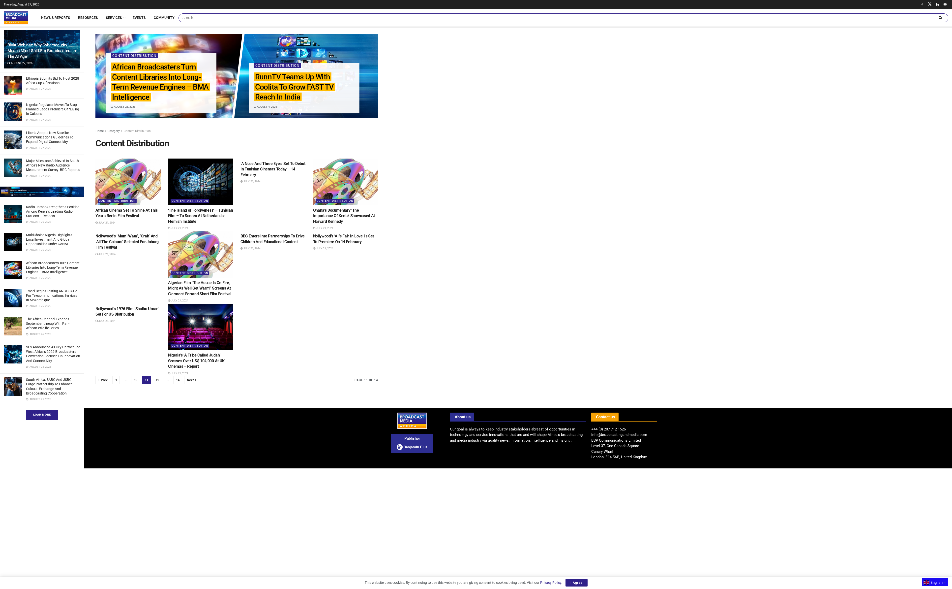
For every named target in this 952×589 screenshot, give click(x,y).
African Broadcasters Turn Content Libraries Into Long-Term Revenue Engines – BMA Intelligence (53, 267)
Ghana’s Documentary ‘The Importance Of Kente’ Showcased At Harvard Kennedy (344, 216)
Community (164, 18)
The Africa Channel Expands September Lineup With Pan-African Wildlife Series (47, 323)
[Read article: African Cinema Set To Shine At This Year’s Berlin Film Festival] (128, 182)
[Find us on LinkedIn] (937, 4)
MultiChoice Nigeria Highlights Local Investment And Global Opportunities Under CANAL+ (49, 239)
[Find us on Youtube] (945, 4)
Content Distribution (134, 56)
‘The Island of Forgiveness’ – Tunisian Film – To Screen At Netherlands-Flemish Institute (200, 216)
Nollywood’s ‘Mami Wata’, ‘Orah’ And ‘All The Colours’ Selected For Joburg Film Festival (127, 242)
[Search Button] (940, 17)
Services (114, 18)
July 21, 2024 (107, 222)
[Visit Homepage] (16, 17)
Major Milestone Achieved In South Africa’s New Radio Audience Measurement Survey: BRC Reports (53, 165)
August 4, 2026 (266, 106)
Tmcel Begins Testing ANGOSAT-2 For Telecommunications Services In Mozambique (51, 295)
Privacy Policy (550, 583)
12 (157, 380)
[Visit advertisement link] (42, 192)
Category (114, 131)
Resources (88, 18)
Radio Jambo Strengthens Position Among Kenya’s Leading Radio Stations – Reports (53, 211)
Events (139, 18)
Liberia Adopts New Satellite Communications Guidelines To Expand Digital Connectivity (49, 137)
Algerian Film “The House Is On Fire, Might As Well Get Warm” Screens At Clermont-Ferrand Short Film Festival (199, 288)
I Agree (576, 583)
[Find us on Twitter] (929, 4)
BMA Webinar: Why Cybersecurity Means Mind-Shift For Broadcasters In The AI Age (41, 50)
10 (135, 380)
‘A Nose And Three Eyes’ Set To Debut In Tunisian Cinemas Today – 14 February (272, 169)
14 (177, 380)
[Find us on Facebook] (922, 4)
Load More (42, 414)
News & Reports (55, 18)
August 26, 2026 (124, 106)
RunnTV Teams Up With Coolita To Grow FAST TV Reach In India (294, 86)
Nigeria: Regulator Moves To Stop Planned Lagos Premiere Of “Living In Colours (52, 109)
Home (99, 131)
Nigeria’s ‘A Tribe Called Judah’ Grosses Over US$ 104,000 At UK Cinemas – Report (196, 361)
